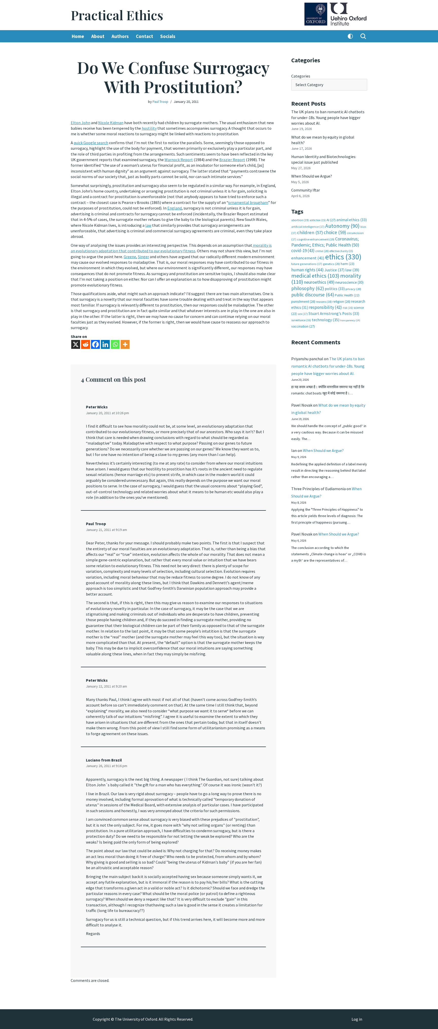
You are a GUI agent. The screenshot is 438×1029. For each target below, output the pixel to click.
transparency (350, 320)
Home (78, 36)
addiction (317, 220)
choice (335, 232)
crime (322, 251)
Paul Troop (160, 101)
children (310, 232)
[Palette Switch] (350, 36)
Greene (130, 256)
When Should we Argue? (311, 176)
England (174, 208)
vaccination (303, 326)
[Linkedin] (105, 344)
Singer (143, 256)
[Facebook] (95, 344)
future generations (306, 264)
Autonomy (342, 225)
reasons (324, 301)
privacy (353, 289)
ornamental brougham (248, 202)
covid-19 (303, 250)
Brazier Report (232, 159)
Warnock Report (179, 159)
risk (348, 308)
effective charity (341, 251)
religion (341, 301)
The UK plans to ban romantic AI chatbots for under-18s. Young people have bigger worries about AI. (327, 117)
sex (303, 314)
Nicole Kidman (110, 122)
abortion (300, 220)
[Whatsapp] (115, 344)
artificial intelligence (307, 226)
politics (335, 288)
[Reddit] (85, 344)
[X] (75, 344)
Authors (120, 36)
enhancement (307, 258)
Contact (144, 36)
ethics (343, 256)
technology (325, 319)
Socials (167, 36)
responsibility (325, 307)
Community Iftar (305, 190)
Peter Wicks (97, 406)
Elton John (80, 122)
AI (331, 220)
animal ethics (351, 219)
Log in (357, 1019)
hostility (149, 128)
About (97, 36)
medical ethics (315, 275)
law (148, 225)
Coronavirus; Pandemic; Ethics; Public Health (325, 242)
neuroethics (319, 282)
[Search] (363, 36)
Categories (300, 76)
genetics (331, 264)
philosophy (307, 288)
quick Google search (91, 142)
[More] (125, 344)
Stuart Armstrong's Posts (333, 313)
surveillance (301, 320)
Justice (334, 269)
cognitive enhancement (315, 239)
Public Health (347, 295)
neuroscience (349, 282)
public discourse (312, 295)
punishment (303, 301)
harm (347, 264)
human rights (307, 270)
